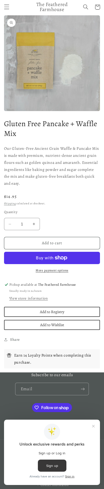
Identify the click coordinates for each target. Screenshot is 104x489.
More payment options (52, 270)
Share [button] (15, 339)
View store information (28, 298)
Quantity (10, 212)
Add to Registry (52, 311)
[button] (6, 7)
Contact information (54, 485)
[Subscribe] (82, 389)
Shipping (10, 203)
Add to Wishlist (52, 324)
